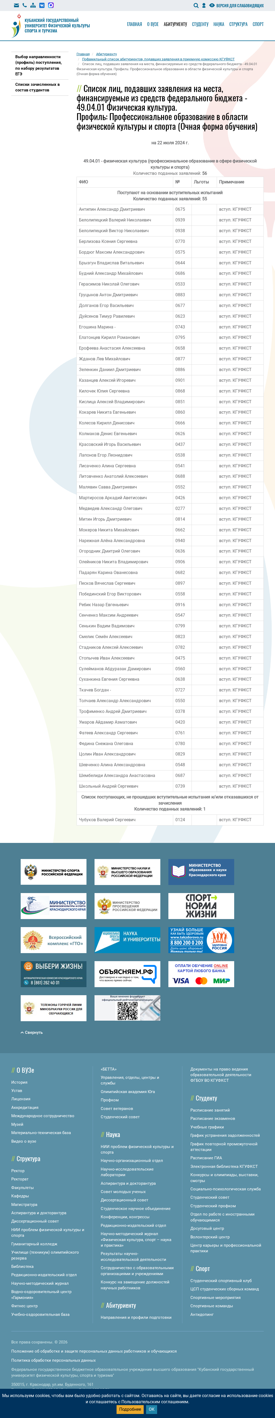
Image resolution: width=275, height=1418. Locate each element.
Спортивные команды (211, 1306)
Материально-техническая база (41, 1132)
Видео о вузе (23, 1141)
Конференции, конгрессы (125, 1217)
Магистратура (24, 1204)
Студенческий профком (213, 1206)
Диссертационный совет (35, 1221)
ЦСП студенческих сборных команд (224, 1289)
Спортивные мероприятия (215, 1297)
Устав (16, 1090)
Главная (134, 24)
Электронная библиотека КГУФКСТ (224, 1166)
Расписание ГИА (206, 1158)
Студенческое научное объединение (136, 1208)
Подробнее (130, 1409)
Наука (219, 24)
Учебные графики (207, 1127)
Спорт (258, 24)
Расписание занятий (210, 1110)
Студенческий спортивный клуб (221, 1280)
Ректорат (19, 1179)
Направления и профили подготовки (136, 1317)
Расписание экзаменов (212, 1118)
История (19, 1082)
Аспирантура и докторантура (38, 1212)
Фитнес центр (24, 1306)
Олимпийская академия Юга (128, 1091)
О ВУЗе (25, 1070)
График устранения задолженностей (225, 1135)
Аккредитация (24, 1107)
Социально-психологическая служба (225, 1189)
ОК (151, 1409)
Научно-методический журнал (40, 1283)
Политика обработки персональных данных (53, 1360)
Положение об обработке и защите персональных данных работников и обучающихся (94, 1351)
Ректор (17, 1170)
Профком (110, 1100)
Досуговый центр (207, 1228)
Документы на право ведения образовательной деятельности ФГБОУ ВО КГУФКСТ (220, 1075)
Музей (17, 1124)
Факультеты (22, 1187)
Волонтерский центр (210, 1237)
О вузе (153, 24)
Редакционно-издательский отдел (44, 1274)
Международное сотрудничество (42, 1115)
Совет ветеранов (117, 1108)
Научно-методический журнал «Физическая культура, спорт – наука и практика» (136, 1239)
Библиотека (22, 1266)
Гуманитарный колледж (34, 1244)
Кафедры (20, 1196)
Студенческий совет (120, 1117)
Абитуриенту (175, 24)
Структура (238, 24)
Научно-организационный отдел (132, 1160)
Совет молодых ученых (123, 1191)
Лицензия (20, 1099)
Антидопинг (202, 1314)
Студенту (200, 24)
